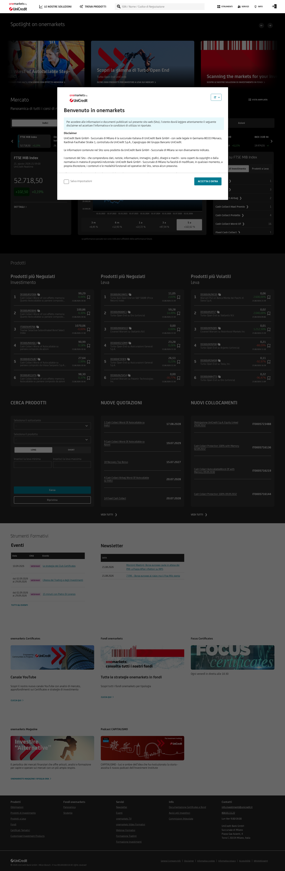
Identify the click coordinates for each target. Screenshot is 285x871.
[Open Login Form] (274, 7)
